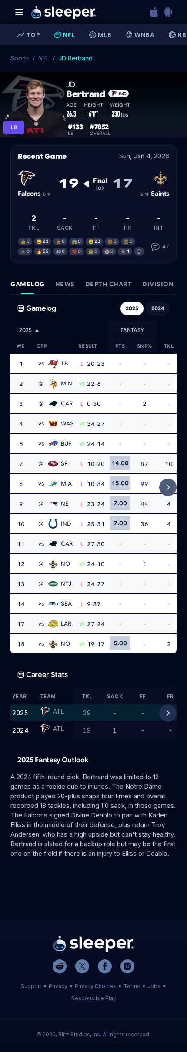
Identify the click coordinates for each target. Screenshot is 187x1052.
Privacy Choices (95, 986)
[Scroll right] (168, 487)
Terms (132, 986)
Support (31, 986)
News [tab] (65, 284)
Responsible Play (93, 998)
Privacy (58, 986)
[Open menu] (19, 12)
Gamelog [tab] (27, 284)
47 (165, 246)
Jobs (153, 986)
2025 (132, 308)
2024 (157, 308)
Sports (19, 58)
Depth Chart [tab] (108, 284)
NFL (43, 58)
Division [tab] (158, 284)
